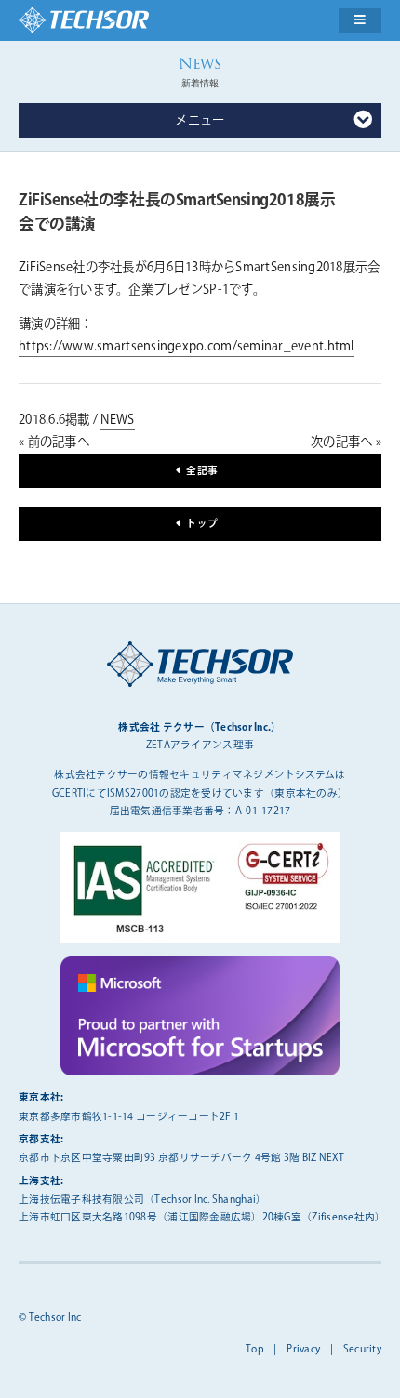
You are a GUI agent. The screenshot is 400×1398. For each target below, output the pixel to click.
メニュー (199, 121)
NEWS (117, 420)
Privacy (303, 1349)
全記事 (202, 471)
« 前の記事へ (54, 442)
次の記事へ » (346, 442)
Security (362, 1349)
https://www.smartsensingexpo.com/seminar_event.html (186, 346)
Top (255, 1349)
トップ (202, 524)
